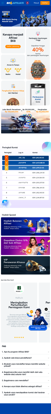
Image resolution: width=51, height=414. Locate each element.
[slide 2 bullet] (24, 24)
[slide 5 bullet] (28, 24)
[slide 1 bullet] (23, 24)
